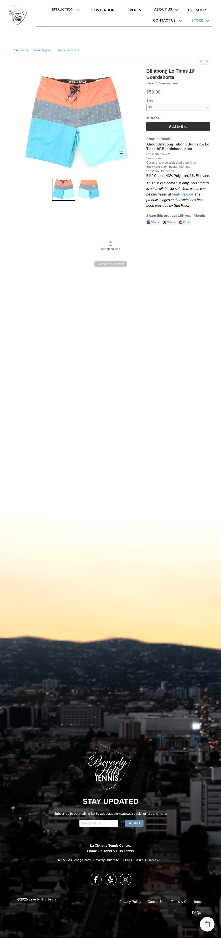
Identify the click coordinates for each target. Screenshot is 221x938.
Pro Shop (197, 10)
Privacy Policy (130, 902)
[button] (78, 9)
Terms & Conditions (186, 902)
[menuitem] (201, 61)
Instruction (61, 9)
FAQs (196, 913)
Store (197, 20)
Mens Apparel (168, 83)
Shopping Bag (110, 248)
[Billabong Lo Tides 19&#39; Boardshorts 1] (88, 189)
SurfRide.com (182, 194)
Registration (102, 10)
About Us (163, 9)
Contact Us (164, 20)
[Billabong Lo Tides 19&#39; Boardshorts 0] (63, 189)
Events (134, 10)
